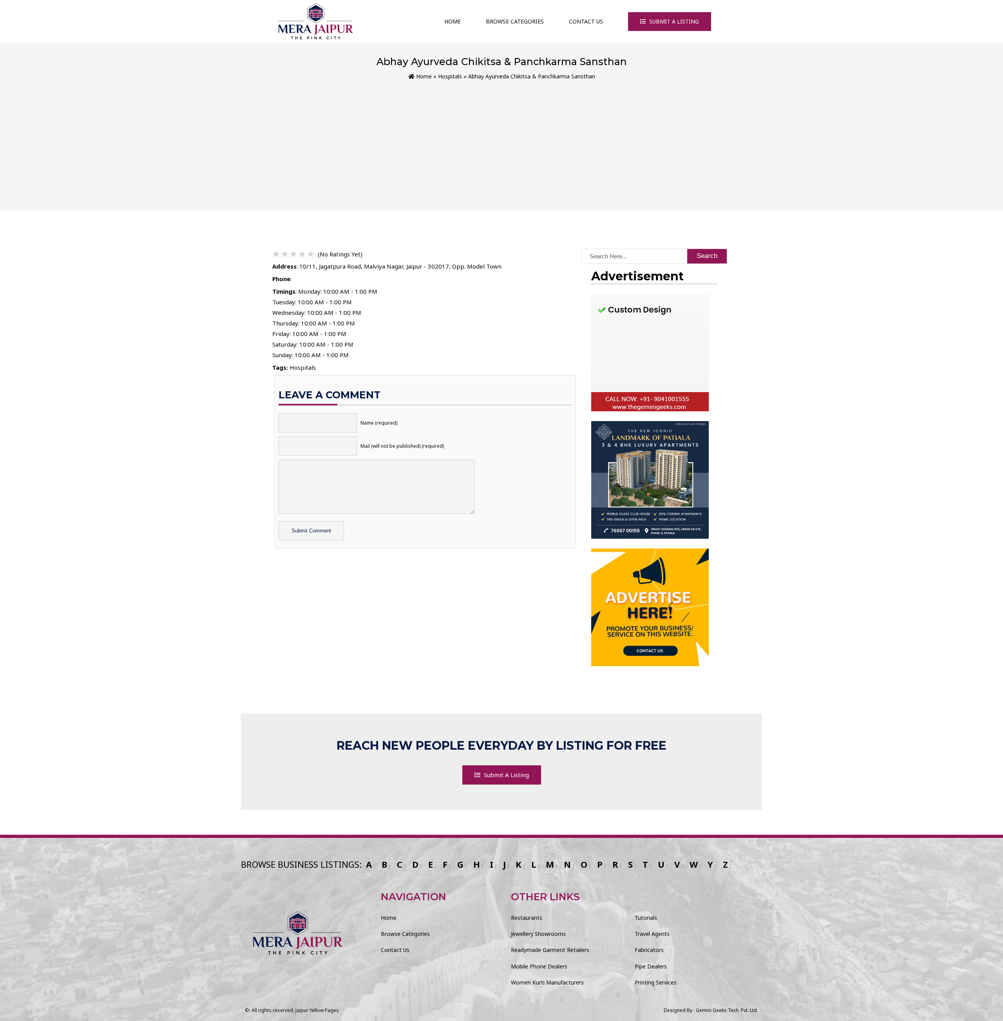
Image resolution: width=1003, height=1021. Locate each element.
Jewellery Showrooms (538, 933)
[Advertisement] (501, 140)
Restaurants (526, 917)
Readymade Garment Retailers (550, 950)
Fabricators (649, 950)
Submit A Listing (673, 21)
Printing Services (656, 982)
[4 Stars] (302, 254)
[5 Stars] (311, 254)
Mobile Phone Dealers (539, 966)
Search (707, 256)
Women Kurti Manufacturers (547, 982)
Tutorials (646, 917)
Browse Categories (515, 21)
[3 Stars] (293, 254)
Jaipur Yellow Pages (317, 1010)
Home (452, 21)
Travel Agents (652, 933)
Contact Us (586, 21)
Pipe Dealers (651, 966)
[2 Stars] (285, 254)
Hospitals (450, 76)
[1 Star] (276, 254)
